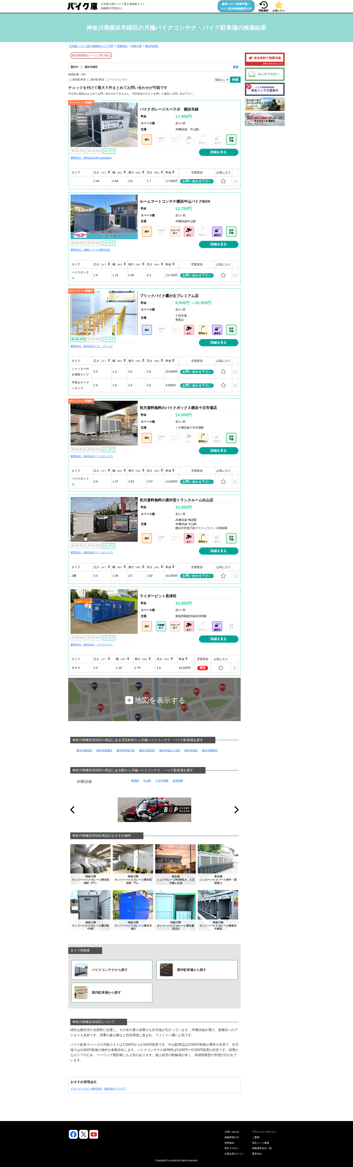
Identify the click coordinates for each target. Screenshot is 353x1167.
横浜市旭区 (191, 750)
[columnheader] (82, 172)
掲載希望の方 (232, 1137)
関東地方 (122, 46)
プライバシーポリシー (264, 1131)
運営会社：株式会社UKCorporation (91, 157)
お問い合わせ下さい (197, 181)
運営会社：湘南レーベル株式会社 (90, 249)
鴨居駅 (135, 780)
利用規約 (229, 1142)
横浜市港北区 (147, 750)
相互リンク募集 (260, 1142)
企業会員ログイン (234, 1153)
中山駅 (147, 780)
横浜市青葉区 (104, 750)
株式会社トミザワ (115, 1088)
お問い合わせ (232, 1131)
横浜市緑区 (152, 46)
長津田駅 (178, 780)
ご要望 (255, 1137)
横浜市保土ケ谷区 (169, 750)
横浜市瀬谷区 (84, 750)
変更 (235, 66)
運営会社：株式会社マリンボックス (91, 456)
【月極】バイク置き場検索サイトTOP (91, 46)
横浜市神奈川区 (125, 750)
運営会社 (257, 1153)
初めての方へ (232, 1148)
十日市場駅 (162, 780)
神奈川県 (136, 46)
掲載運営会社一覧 (262, 1148)
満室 (202, 668)
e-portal (172, 1160)
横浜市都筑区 (210, 750)
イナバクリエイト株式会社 (86, 1088)
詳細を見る (218, 152)
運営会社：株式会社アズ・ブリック (91, 346)
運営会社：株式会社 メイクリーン (91, 644)
